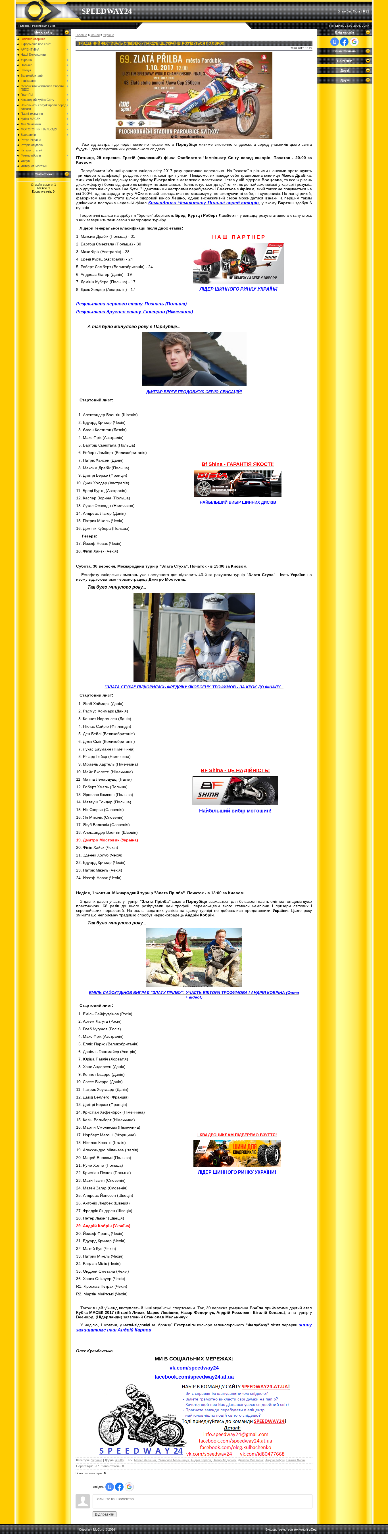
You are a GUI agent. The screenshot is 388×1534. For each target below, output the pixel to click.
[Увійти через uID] (109, 1487)
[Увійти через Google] (129, 1486)
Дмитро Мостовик (251, 1460)
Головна (24, 25)
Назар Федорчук (224, 1460)
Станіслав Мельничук (173, 1460)
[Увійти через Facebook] (119, 1487)
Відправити (104, 1514)
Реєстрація (39, 25)
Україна (108, 35)
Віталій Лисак (295, 1460)
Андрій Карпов (201, 1460)
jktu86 (119, 1460)
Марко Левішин (145, 1460)
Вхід (52, 25)
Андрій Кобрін (275, 1460)
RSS (366, 11)
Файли (95, 35)
